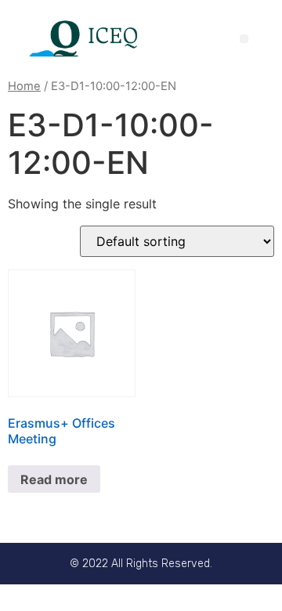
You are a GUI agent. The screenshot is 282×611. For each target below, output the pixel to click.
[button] (244, 38)
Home (24, 86)
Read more (54, 479)
